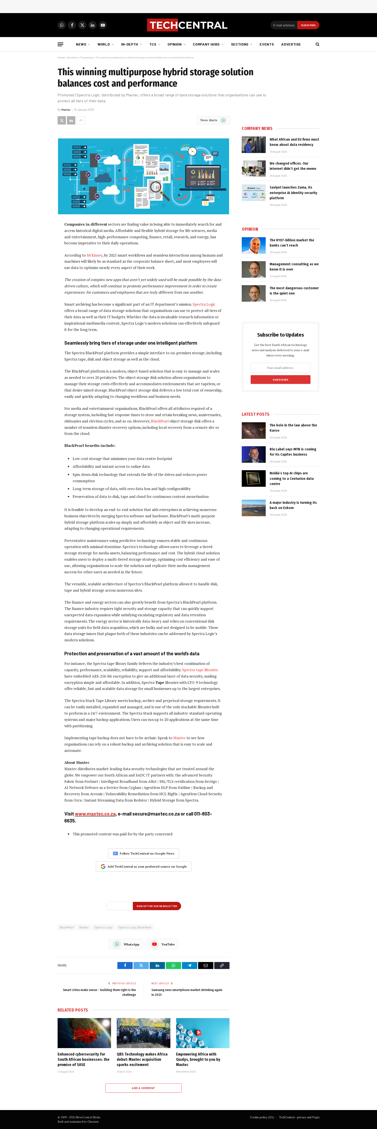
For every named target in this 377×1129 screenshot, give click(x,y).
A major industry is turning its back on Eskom (293, 505)
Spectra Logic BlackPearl (134, 927)
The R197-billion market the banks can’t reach (292, 243)
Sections (239, 44)
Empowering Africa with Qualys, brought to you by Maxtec (198, 1059)
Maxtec (65, 109)
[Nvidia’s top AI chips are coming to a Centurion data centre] (254, 478)
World (104, 44)
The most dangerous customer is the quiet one (294, 291)
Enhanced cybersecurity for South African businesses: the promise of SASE (84, 1059)
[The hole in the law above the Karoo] (254, 430)
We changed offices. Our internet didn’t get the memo (293, 166)
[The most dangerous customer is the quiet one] (254, 293)
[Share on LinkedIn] (71, 120)
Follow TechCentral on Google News (147, 853)
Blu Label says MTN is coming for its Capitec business (293, 452)
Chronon (93, 1122)
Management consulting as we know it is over (294, 267)
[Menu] (60, 44)
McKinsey (94, 255)
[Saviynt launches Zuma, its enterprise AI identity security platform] (254, 192)
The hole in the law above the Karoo (293, 428)
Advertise (291, 44)
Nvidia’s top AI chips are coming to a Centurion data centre (292, 478)
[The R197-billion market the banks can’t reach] (254, 245)
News (81, 44)
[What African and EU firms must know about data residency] (254, 144)
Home (61, 57)
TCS (152, 44)
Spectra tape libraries (200, 669)
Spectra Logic (204, 304)
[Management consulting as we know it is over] (254, 269)
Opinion (175, 44)
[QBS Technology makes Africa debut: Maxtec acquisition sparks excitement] (143, 1033)
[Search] (317, 44)
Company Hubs (206, 44)
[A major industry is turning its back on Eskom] (254, 508)
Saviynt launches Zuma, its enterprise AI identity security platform (293, 192)
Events (267, 44)
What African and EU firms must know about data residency (294, 142)
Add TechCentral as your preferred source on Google (147, 866)
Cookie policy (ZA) (262, 1117)
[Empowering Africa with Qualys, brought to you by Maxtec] (203, 1033)
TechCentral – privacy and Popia (299, 1117)
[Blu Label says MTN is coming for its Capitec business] (254, 454)
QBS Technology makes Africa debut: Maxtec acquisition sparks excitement (142, 1059)
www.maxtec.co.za (95, 813)
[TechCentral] (188, 25)
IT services (86, 57)
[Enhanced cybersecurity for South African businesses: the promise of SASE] (84, 1033)
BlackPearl (160, 421)
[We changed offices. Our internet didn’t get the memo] (254, 168)
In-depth (129, 44)
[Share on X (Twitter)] (62, 120)
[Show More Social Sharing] (80, 120)
